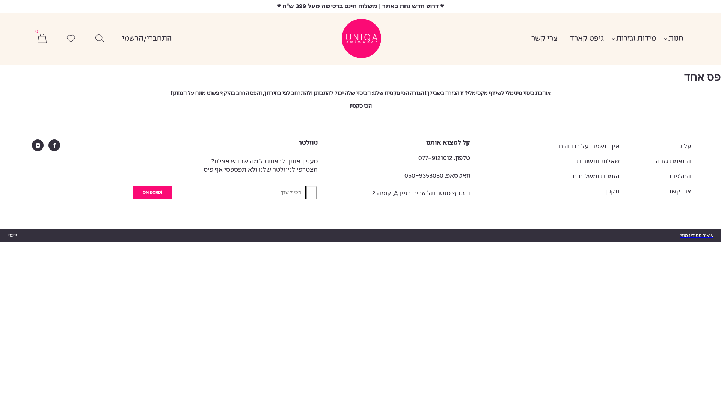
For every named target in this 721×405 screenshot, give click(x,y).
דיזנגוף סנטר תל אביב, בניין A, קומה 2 (421, 193)
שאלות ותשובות (598, 162)
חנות (675, 39)
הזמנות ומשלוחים (596, 177)
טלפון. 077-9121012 (444, 158)
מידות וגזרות (636, 39)
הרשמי (132, 39)
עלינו (684, 147)
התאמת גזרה (673, 162)
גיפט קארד (587, 39)
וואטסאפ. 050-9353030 (437, 176)
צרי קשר (544, 39)
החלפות (680, 177)
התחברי (159, 39)
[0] (42, 39)
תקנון (612, 192)
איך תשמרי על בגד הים (589, 147)
